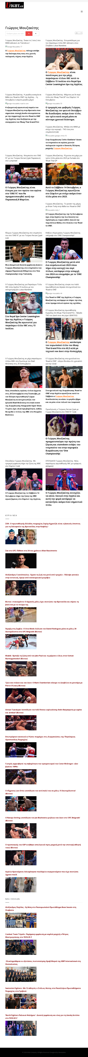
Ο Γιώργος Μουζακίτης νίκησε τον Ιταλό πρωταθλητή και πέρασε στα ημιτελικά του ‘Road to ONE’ (63, 287)
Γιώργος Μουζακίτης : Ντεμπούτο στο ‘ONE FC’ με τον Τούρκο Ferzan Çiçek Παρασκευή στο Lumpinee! (23, 158)
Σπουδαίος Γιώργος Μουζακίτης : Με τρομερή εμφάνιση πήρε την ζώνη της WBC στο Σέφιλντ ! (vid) (23, 463)
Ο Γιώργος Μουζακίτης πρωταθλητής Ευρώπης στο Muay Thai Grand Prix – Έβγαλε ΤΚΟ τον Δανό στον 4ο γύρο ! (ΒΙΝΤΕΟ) (64, 313)
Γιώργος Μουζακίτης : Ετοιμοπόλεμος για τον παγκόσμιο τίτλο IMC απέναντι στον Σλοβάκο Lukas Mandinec (63, 43)
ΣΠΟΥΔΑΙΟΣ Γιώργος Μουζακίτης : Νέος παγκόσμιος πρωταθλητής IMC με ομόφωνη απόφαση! (63, 463)
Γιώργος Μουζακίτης (16, 50)
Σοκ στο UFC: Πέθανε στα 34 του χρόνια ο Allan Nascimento (31, 550)
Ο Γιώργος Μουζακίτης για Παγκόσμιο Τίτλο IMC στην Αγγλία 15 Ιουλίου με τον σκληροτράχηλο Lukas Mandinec (23, 287)
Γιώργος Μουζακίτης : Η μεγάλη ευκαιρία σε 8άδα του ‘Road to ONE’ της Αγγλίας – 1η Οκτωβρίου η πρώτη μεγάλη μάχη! (23, 97)
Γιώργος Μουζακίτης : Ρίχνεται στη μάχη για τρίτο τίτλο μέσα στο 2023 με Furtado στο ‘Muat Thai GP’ (64, 158)
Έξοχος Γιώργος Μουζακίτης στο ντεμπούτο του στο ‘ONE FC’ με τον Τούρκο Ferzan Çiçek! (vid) (23, 235)
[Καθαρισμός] (36, 33)
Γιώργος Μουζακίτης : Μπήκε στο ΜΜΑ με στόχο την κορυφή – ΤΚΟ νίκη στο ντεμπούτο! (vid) (63, 129)
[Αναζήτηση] (29, 33)
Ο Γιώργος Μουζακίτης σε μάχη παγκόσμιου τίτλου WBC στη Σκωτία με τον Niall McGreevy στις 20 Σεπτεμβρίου (23, 361)
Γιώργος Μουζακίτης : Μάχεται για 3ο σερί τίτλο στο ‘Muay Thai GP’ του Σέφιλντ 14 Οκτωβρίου (63, 97)
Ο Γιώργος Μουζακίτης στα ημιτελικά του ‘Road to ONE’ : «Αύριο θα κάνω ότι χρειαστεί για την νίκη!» (64, 361)
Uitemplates (62, 1052)
